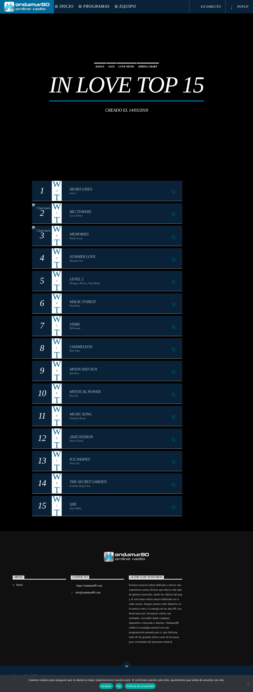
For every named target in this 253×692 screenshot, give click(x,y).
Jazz (111, 66)
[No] (248, 683)
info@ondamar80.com (88, 592)
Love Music (126, 66)
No (119, 686)
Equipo (127, 6)
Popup (242, 6)
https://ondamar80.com (89, 585)
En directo (210, 6)
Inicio (66, 6)
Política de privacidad (140, 686)
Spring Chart (147, 66)
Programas (96, 6)
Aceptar (106, 686)
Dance (100, 66)
